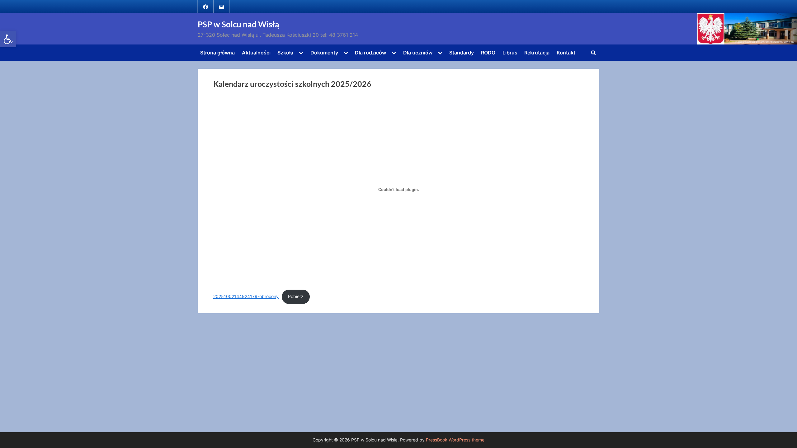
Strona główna (217, 52)
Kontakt (566, 52)
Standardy (461, 52)
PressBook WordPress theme (455, 439)
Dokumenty (324, 52)
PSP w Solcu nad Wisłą (238, 24)
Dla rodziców (370, 52)
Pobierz (296, 296)
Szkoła (285, 52)
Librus (509, 52)
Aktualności (256, 52)
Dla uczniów (417, 52)
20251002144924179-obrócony (246, 296)
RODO (488, 52)
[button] (8, 39)
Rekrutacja (536, 52)
